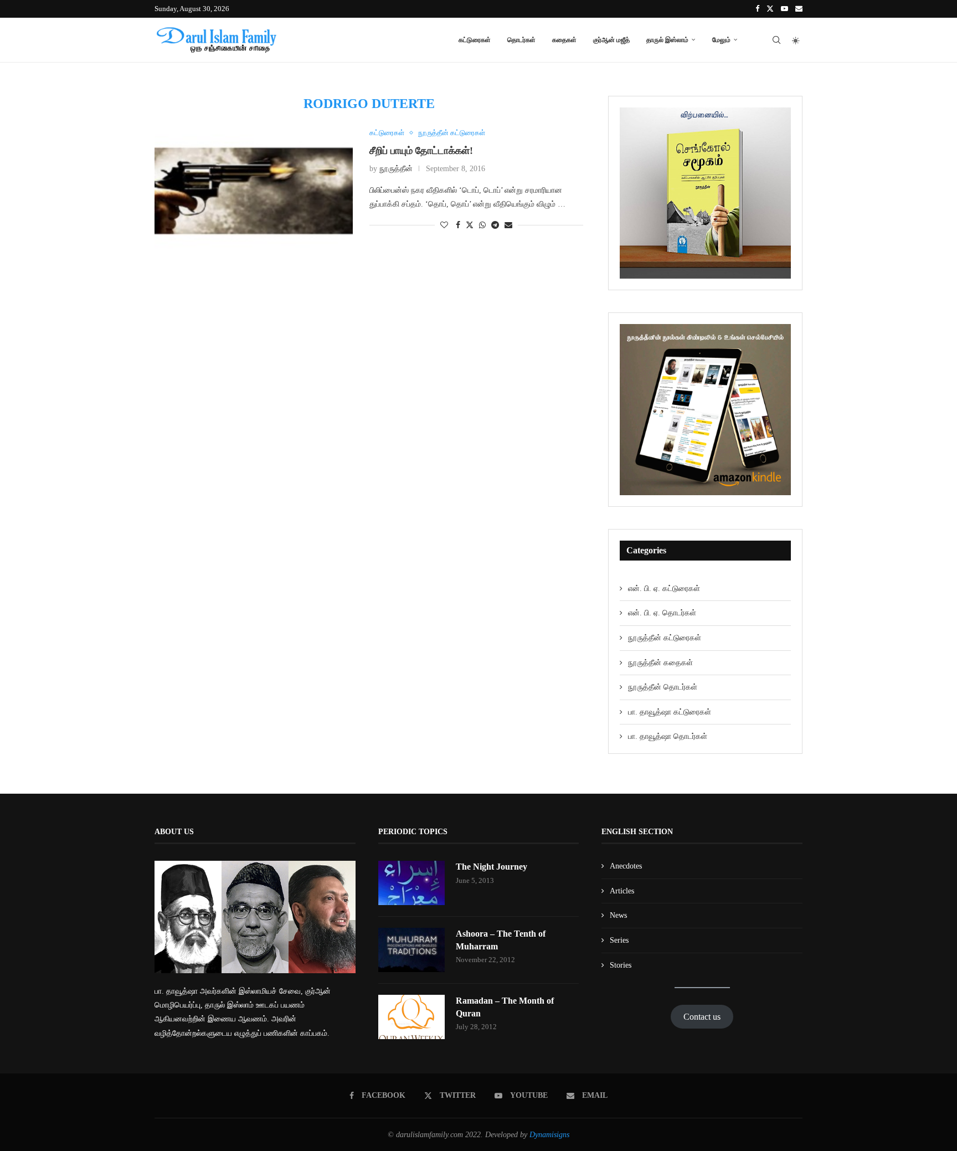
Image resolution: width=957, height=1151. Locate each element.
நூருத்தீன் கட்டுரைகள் (664, 638)
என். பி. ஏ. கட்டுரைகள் (664, 588)
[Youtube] (784, 9)
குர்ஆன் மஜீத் (611, 39)
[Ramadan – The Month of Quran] (411, 1017)
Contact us (702, 1016)
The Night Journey (491, 866)
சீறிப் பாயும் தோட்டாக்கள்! (421, 150)
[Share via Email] (508, 225)
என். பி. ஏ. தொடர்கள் (662, 613)
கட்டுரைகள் (475, 39)
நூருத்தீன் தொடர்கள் (662, 687)
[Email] (798, 9)
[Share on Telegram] (495, 225)
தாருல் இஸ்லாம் (667, 39)
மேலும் (721, 39)
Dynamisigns (549, 1135)
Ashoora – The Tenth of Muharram (501, 939)
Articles (622, 891)
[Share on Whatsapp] (482, 225)
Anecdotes (626, 866)
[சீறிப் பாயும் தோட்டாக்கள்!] (254, 195)
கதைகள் (564, 39)
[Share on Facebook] (458, 225)
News (618, 915)
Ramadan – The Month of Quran (505, 1007)
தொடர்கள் (521, 39)
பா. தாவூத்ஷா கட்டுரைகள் (669, 712)
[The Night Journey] (411, 883)
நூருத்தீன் (396, 169)
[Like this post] (444, 225)
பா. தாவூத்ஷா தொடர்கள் (667, 736)
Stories (620, 965)
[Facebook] (757, 9)
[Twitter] (770, 9)
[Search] (776, 40)
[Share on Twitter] (470, 225)
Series (619, 940)
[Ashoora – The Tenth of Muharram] (411, 950)
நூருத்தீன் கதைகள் (660, 663)
